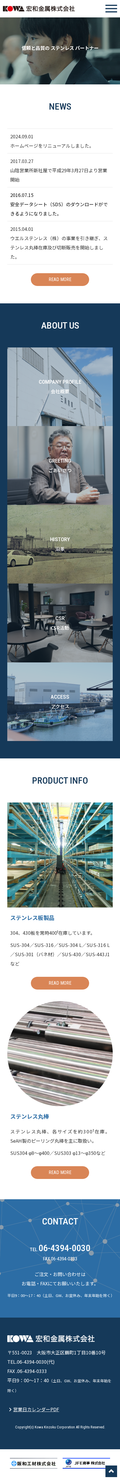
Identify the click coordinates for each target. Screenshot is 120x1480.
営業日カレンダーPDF (36, 1409)
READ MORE (60, 279)
